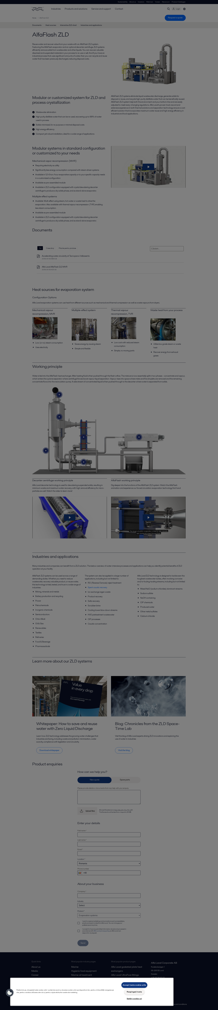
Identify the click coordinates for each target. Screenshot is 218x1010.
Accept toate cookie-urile (134, 985)
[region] (92, 992)
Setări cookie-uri (134, 998)
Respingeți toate (134, 992)
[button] (10, 993)
